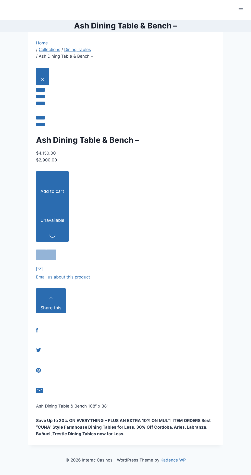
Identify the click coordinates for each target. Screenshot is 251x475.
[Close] (42, 76)
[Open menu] (240, 9)
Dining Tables (77, 49)
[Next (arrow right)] (40, 124)
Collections (49, 49)
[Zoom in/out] (40, 103)
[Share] (40, 90)
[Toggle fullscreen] (40, 96)
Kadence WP (173, 460)
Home (42, 42)
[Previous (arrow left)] (40, 117)
